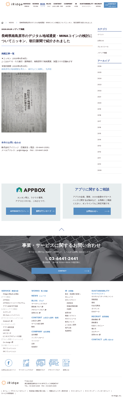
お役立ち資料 (36, 321)
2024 (99, 78)
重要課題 (95, 299)
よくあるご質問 (70, 325)
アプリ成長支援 (8, 327)
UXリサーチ (7, 333)
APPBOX (6, 300)
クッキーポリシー (103, 391)
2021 (99, 97)
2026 (99, 66)
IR (76, 5)
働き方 (94, 329)
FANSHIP (6, 321)
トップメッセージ (37, 338)
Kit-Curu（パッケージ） (11, 315)
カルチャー (95, 332)
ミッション (35, 341)
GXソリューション (9, 351)
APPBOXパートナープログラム (14, 303)
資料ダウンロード (43, 211)
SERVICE (26, 5)
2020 (99, 103)
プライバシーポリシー (18, 391)
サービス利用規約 (7, 393)
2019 (99, 109)
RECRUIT (98, 5)
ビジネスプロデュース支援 (12, 336)
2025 (99, 72)
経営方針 (68, 313)
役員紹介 (34, 347)
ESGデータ (96, 311)
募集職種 (95, 319)
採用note (34, 313)
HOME (2, 23)
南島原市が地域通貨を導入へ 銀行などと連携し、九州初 (26, 69)
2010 (99, 164)
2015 (99, 133)
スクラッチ (7, 312)
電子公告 (68, 328)
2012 (99, 152)
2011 (99, 158)
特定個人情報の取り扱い (37, 391)
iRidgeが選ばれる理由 (10, 294)
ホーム (5, 391)
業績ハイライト (70, 316)
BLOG (48, 5)
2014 (99, 139)
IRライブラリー (70, 300)
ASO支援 (6, 330)
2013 (99, 146)
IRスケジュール (70, 319)
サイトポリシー (76, 391)
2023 (99, 84)
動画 (33, 327)
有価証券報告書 (72, 306)
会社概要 (34, 335)
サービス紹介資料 (37, 324)
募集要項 (95, 322)
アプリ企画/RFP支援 (10, 306)
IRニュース (69, 297)
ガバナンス (95, 309)
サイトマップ (89, 391)
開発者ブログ (36, 307)
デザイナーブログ (37, 310)
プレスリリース (103, 47)
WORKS (35, 5)
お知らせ (101, 40)
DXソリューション (9, 348)
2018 (99, 115)
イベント (101, 34)
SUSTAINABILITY (86, 5)
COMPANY (68, 5)
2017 (99, 121)
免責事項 (68, 331)
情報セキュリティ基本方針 (58, 391)
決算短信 (70, 303)
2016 (99, 127)
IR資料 (69, 309)
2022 (99, 91)
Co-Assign (7, 342)
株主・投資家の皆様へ (73, 294)
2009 (99, 170)
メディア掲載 (18, 29)
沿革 (33, 344)
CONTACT (112, 5)
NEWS (42, 5)
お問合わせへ (92, 211)
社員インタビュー (98, 326)
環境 (93, 303)
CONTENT (57, 5)
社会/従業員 (96, 306)
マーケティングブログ (39, 304)
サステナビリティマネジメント (102, 296)
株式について (69, 322)
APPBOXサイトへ (18, 211)
